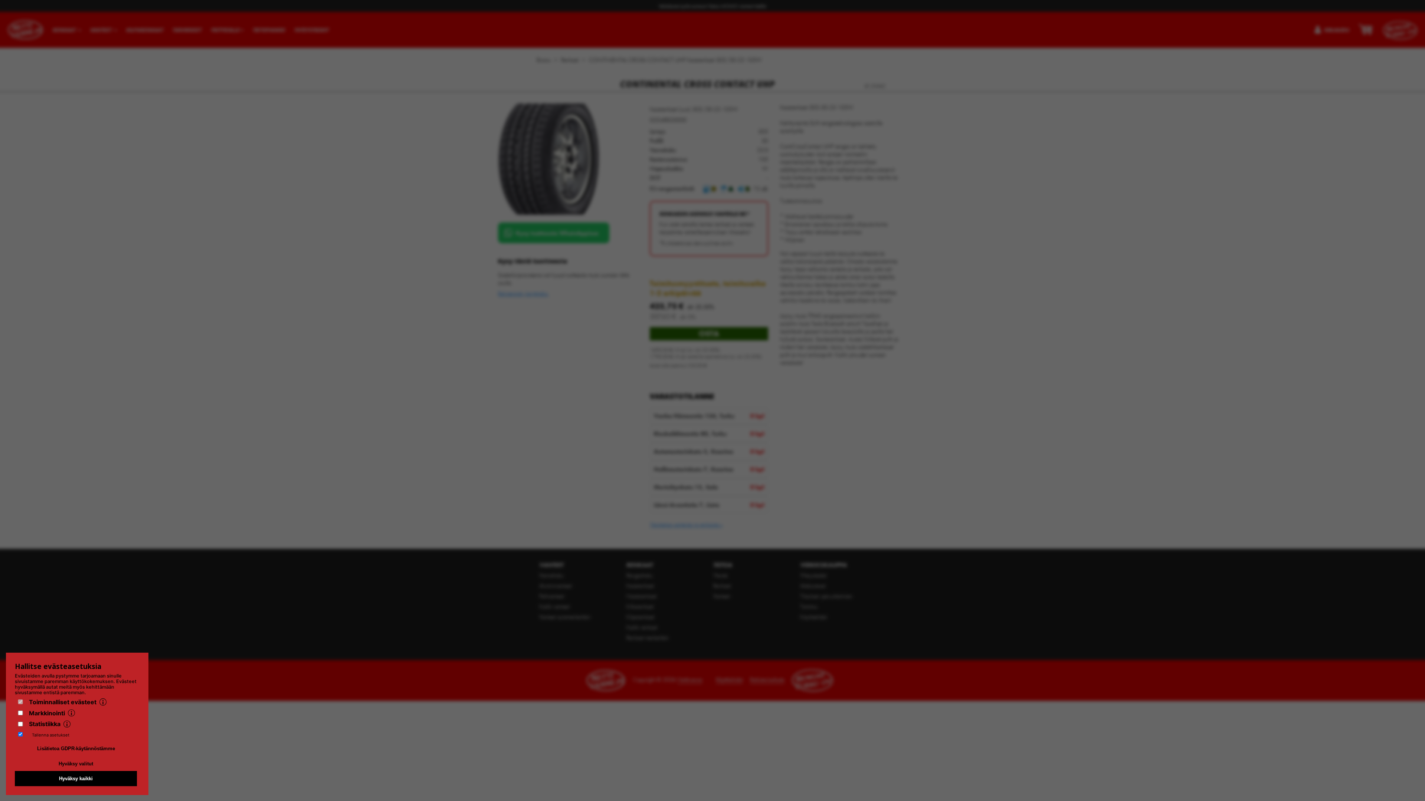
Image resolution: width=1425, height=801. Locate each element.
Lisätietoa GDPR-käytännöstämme (76, 748)
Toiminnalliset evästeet (62, 702)
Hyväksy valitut (76, 764)
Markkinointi (47, 713)
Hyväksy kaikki (76, 778)
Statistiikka (44, 724)
